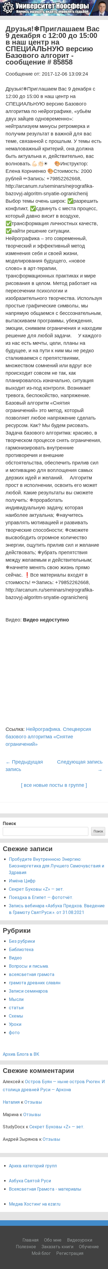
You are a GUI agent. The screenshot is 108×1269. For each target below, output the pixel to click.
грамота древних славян (34, 982)
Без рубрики (22, 941)
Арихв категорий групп (33, 1165)
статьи (16, 1007)
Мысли (16, 999)
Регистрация (69, 1253)
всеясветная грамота (31, 974)
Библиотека (21, 949)
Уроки (15, 1024)
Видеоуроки (79, 1240)
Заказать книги (57, 1246)
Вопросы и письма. (29, 966)
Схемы (16, 1016)
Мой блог (41, 1253)
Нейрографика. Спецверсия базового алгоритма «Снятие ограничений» (48, 736)
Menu (97, 22)
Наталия (11, 1102)
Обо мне (52, 1240)
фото (14, 1032)
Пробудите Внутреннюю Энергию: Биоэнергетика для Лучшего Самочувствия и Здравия (56, 866)
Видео (15, 957)
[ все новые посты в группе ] (54, 785)
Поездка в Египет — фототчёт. (41, 897)
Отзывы (33, 1102)
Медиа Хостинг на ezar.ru (34, 1204)
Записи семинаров (28, 991)
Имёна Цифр (22, 880)
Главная (30, 1240)
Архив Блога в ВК (21, 1054)
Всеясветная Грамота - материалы (45, 1189)
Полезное (26, 1246)
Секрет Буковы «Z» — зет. (36, 889)
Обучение (89, 1246)
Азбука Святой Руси (30, 1180)
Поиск (9, 823)
